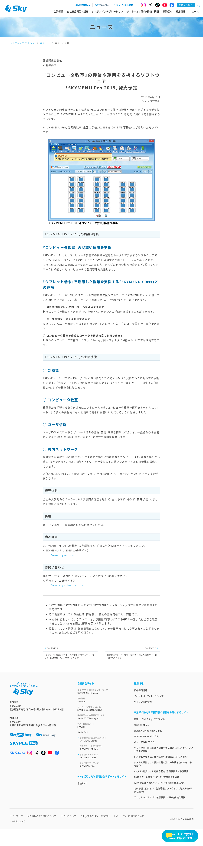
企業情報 (58, 11)
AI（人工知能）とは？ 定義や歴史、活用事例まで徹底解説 (161, 771)
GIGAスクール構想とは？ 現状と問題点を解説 (156, 777)
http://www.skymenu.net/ (60, 555)
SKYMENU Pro (89, 764)
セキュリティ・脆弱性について (129, 816)
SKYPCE (81, 700)
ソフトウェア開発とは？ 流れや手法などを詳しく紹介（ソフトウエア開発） (163, 749)
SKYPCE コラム (141, 724)
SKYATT (86, 725)
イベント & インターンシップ (149, 696)
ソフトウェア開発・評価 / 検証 (143, 11)
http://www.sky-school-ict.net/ (64, 585)
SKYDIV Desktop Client (89, 708)
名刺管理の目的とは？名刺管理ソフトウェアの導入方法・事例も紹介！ (163, 790)
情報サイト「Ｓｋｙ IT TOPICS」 (149, 719)
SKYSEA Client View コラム (148, 730)
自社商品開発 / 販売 (77, 11)
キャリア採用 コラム (144, 742)
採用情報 (180, 11)
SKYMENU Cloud (93, 739)
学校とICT (82, 783)
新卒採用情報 (140, 690)
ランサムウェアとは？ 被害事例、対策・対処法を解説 (159, 797)
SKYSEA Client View (92, 692)
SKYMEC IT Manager (91, 717)
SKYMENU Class (89, 756)
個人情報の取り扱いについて (41, 816)
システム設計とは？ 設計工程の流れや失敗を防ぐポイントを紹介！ (163, 764)
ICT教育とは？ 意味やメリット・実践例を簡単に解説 (159, 782)
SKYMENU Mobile (91, 748)
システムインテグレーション (107, 11)
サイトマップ (16, 816)
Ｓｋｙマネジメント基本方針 (95, 816)
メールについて (17, 821)
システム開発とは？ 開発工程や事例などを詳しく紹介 (160, 756)
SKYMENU (82, 732)
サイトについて (68, 816)
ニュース (194, 11)
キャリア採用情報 (143, 701)
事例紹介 (167, 11)
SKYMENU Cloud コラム (146, 736)
